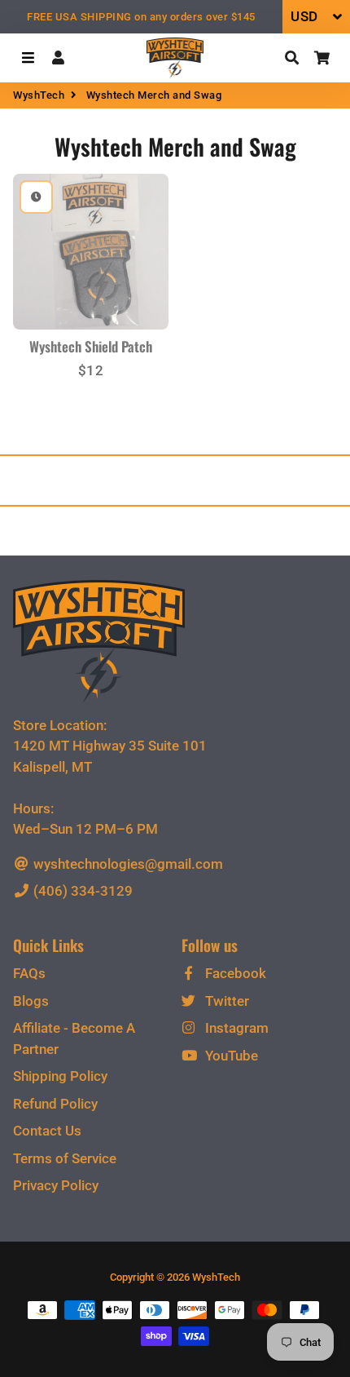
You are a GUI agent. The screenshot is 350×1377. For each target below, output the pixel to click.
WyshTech (38, 95)
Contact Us (47, 1130)
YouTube (230, 1055)
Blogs (31, 1001)
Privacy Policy (55, 1185)
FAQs (29, 973)
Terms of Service (64, 1158)
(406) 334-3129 (81, 891)
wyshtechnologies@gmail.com (126, 864)
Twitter (225, 1001)
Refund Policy (55, 1104)
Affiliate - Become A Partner (74, 1038)
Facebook (234, 973)
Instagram (235, 1028)
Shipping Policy (60, 1076)
